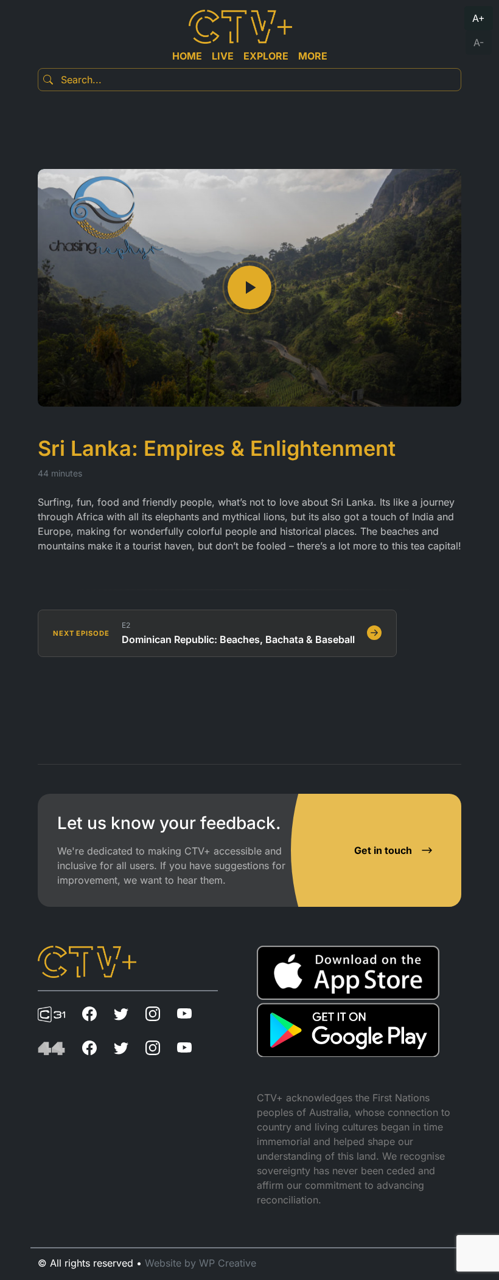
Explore (265, 56)
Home (187, 56)
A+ (478, 18)
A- (478, 42)
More (312, 56)
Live (223, 56)
